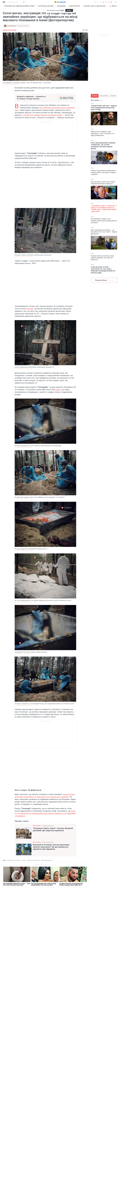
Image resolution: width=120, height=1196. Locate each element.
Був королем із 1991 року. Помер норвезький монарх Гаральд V (103, 183)
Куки (62, 10)
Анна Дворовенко (11, 25)
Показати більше (101, 280)
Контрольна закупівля (45, 6)
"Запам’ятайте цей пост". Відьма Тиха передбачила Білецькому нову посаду (104, 107)
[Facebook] (95, 2)
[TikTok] (111, 2)
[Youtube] (103, 2)
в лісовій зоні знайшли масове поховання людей (42, 115)
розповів (29, 309)
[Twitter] (106, 2)
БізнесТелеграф (74, 6)
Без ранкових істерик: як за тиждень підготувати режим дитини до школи (104, 220)
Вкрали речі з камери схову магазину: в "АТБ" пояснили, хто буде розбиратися (102, 133)
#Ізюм (24, 860)
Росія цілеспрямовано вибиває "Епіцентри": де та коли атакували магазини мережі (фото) (103, 145)
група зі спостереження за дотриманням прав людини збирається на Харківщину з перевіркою (45, 813)
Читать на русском (9, 30)
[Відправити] (23, 2)
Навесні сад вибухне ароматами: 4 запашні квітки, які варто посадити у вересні (103, 172)
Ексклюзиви (61, 6)
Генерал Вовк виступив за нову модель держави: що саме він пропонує (102, 258)
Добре (69, 10)
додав (57, 390)
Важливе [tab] (113, 95)
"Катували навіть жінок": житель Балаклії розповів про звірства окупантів (53, 829)
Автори (114, 6)
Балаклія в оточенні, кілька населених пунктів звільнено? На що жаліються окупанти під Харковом (51, 847)
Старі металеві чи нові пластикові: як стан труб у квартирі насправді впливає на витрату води (103, 270)
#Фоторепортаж (46, 860)
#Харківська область (14, 860)
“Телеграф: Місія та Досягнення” (94, 6)
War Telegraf (37, 825)
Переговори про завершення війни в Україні (19, 6)
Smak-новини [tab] (104, 95)
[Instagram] (108, 2)
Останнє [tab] (94, 95)
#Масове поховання (33, 860)
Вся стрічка (95, 100)
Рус (116, 2)
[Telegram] (100, 2)
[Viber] (97, 2)
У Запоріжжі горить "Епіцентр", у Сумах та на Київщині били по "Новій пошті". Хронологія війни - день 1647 (104, 208)
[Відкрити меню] (4, 2)
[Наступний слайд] (118, 6)
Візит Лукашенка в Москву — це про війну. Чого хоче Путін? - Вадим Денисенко (104, 232)
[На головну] (60, 2)
